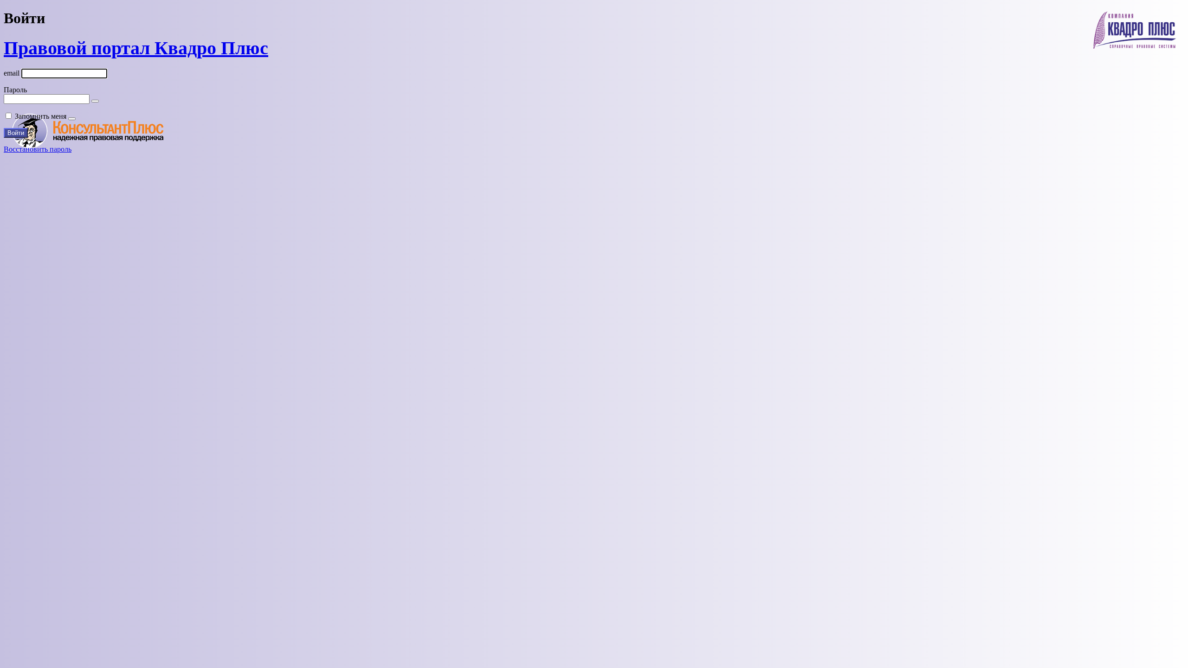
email (11, 73)
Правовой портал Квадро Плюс (136, 48)
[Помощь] (72, 118)
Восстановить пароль (37, 149)
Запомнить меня (40, 116)
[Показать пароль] (95, 101)
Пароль (15, 90)
